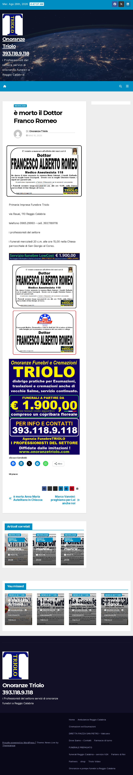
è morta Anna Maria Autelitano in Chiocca (27, 498)
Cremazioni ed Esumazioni (82, 726)
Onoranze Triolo (38, 131)
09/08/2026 (49, 610)
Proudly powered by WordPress (18, 742)
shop (82, 761)
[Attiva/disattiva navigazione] (127, 86)
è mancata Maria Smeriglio (82, 604)
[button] (120, 86)
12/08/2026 (16, 610)
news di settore (13, 540)
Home (72, 719)
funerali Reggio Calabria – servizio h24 (88, 754)
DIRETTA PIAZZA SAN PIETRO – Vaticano (89, 733)
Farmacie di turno (103, 740)
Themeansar (8, 745)
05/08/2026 (113, 610)
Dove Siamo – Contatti (80, 740)
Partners (73, 761)
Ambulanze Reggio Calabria (92, 719)
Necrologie (20, 106)
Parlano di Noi (118, 754)
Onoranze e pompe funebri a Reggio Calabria (92, 768)
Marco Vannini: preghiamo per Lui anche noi (63, 500)
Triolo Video (94, 761)
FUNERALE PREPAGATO (80, 747)
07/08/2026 (81, 610)
